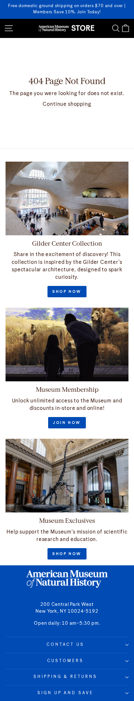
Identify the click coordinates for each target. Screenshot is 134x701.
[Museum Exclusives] (67, 475)
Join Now (67, 422)
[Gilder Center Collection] (67, 198)
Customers (65, 661)
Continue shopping (67, 104)
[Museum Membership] (67, 344)
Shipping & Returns (66, 677)
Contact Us (66, 645)
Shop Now (67, 291)
